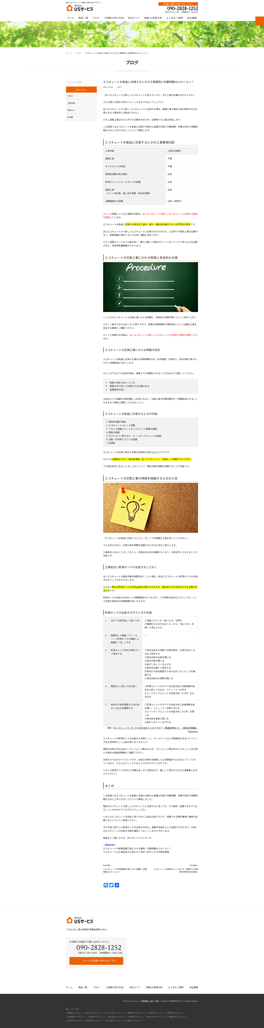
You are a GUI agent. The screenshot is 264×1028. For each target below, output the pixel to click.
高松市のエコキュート (75, 1020)
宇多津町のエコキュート (97, 1017)
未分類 (70, 117)
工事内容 (71, 103)
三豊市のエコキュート (156, 1013)
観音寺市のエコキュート (137, 1013)
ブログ (96, 17)
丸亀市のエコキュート (134, 1020)
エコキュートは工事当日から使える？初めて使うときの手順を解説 (136, 851)
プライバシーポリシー (131, 1001)
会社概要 (192, 17)
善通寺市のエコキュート (178, 1017)
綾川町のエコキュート (117, 1017)
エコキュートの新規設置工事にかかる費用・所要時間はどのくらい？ (137, 848)
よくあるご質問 (174, 17)
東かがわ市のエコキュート (156, 1017)
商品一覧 (83, 17)
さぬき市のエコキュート (114, 1020)
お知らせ (71, 110)
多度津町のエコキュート (76, 1017)
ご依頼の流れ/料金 (114, 17)
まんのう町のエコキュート (115, 1013)
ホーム (71, 17)
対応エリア (134, 17)
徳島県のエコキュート (75, 1013)
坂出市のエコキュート (94, 1020)
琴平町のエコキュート (175, 1013)
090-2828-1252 (182, 8)
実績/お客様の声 (153, 17)
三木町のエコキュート (136, 1017)
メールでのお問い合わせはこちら (99, 960)
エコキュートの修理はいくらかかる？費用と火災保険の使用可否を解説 (176, 870)
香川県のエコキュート (94, 1013)
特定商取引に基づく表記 (150, 1001)
